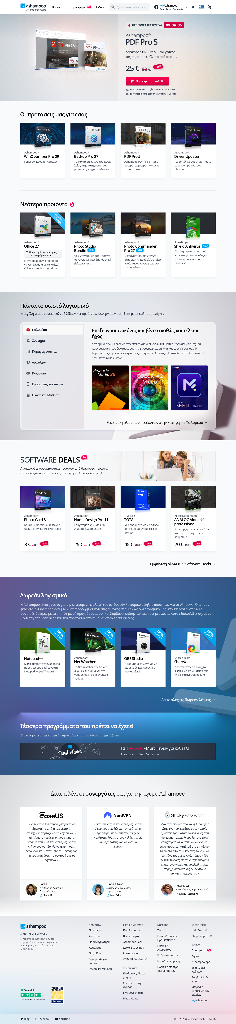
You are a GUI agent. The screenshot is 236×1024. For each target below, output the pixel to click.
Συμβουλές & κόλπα (200, 979)
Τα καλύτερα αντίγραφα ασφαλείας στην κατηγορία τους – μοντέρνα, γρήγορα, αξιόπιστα (93, 165)
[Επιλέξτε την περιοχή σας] (201, 7)
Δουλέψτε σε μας (133, 947)
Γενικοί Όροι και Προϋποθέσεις (167, 938)
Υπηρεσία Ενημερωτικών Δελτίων (200, 990)
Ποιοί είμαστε (131, 930)
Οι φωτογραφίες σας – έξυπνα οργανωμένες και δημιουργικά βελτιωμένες (92, 259)
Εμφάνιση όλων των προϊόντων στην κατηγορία (155, 422)
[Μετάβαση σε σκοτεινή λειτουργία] (193, 7)
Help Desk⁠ (198, 930)
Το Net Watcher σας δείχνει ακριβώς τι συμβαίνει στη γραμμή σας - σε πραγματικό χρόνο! (91, 672)
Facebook (44, 1019)
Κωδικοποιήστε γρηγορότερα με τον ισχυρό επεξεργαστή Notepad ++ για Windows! (42, 667)
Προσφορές (80, 7)
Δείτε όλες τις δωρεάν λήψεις (186, 699)
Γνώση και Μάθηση (100, 969)
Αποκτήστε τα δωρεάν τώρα (138, 754)
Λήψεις (196, 956)
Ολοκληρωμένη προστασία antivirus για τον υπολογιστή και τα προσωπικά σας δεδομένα (192, 257)
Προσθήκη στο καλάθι (150, 81)
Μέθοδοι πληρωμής (169, 961)
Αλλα (99, 7)
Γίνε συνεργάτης (133, 992)
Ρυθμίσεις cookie (167, 955)
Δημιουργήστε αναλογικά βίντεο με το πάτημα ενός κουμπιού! (192, 533)
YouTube (64, 1019)
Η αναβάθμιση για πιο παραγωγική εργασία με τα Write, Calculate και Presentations (41, 264)
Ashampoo (200, 1001)
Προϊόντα (58, 7)
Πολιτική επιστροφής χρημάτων (168, 969)
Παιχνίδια (95, 953)
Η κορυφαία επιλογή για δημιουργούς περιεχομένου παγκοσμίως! (141, 667)
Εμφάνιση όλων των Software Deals (180, 563)
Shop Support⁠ (200, 936)
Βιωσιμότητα (131, 936)
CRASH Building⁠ (133, 959)
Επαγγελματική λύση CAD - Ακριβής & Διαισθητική (90, 527)
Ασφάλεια (95, 947)
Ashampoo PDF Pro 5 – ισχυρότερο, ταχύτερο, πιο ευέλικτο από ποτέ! (142, 165)
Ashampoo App (201, 962)
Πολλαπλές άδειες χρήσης (134, 975)
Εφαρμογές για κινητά (98, 961)
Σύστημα (94, 936)
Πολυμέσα (95, 930)
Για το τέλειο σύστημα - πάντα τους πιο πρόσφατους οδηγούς (193, 165)
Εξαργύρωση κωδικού (199, 969)
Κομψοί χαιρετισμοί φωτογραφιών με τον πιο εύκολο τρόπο (42, 527)
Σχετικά (161, 930)
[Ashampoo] (33, 926)
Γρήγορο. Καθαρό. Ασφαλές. (41, 161)
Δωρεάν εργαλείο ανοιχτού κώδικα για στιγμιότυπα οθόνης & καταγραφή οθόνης (192, 670)
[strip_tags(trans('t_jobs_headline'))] (57, 994)
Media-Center (131, 998)
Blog (27, 1019)
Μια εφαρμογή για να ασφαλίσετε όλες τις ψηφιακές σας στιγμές (142, 528)
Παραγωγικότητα (99, 942)
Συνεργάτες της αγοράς (132, 985)
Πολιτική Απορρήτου (164, 947)
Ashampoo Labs (133, 942)
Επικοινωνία (130, 953)
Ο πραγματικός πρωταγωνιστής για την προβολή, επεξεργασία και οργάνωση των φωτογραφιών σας (143, 261)
